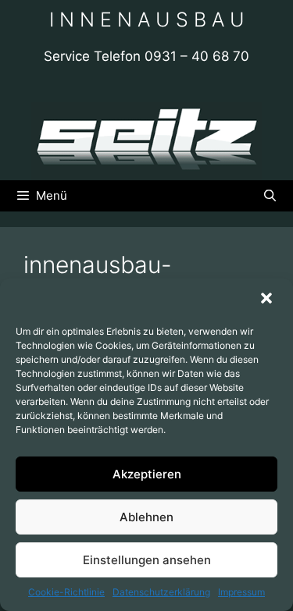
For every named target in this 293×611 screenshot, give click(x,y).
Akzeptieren (147, 474)
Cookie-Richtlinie (66, 592)
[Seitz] (146, 139)
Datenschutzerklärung (161, 592)
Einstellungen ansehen (147, 559)
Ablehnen (146, 517)
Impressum (241, 592)
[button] (268, 299)
